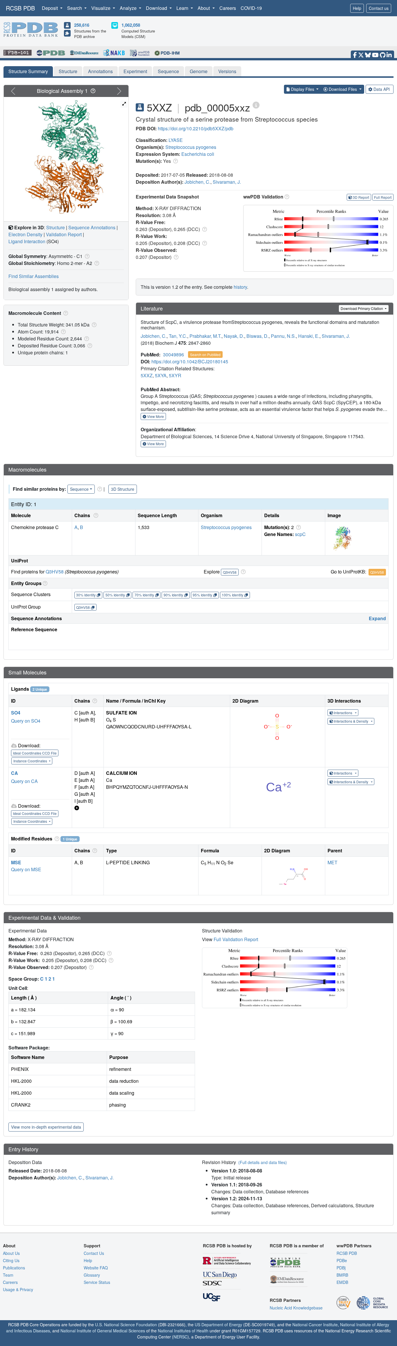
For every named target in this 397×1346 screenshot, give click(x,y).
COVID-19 (251, 8)
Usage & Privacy (18, 1289)
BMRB (342, 1275)
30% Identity (86, 594)
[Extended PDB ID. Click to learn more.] (256, 105)
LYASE (176, 140)
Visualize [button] (101, 8)
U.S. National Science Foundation (126, 1324)
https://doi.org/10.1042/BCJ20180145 (189, 361)
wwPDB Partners (354, 1245)
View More (155, 416)
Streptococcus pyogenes (190, 147)
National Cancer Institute (315, 1324)
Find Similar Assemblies (33, 276)
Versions (227, 71)
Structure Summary (28, 71)
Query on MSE (26, 869)
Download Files (343, 89)
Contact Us (94, 1253)
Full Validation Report (236, 939)
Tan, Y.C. (178, 336)
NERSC (180, 1337)
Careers (227, 8)
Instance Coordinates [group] (30, 760)
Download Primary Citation (362, 308)
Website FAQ (96, 1268)
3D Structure (122, 489)
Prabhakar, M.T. (205, 336)
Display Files (302, 89)
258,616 (81, 25)
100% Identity (232, 594)
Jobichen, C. (197, 181)
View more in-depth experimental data (46, 1127)
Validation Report (64, 234)
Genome (199, 71)
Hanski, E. (308, 336)
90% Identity (173, 594)
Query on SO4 (25, 720)
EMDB (342, 1282)
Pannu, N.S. (283, 336)
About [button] (204, 8)
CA (14, 773)
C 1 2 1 (47, 978)
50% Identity (115, 594)
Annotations (100, 71)
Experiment (135, 71)
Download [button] (157, 8)
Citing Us (11, 1260)
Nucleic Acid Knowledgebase (296, 1308)
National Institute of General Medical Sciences (102, 1331)
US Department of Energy (218, 1324)
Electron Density (25, 234)
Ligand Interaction (26, 241)
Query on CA (24, 781)
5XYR (175, 375)
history (240, 287)
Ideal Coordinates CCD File (35, 752)
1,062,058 (130, 25)
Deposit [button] (50, 8)
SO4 (15, 712)
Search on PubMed (205, 354)
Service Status (97, 1282)
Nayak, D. (234, 336)
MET (332, 862)
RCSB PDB (20, 8)
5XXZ (147, 375)
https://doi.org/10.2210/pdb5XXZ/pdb (195, 128)
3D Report (361, 197)
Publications (14, 1268)
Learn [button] (182, 8)
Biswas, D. (257, 336)
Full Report (382, 197)
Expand (377, 618)
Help (357, 8)
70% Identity (144, 594)
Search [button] (75, 8)
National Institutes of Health (183, 1331)
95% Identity (202, 594)
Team (8, 1275)
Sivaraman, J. (227, 181)
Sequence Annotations (91, 227)
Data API (381, 89)
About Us (11, 1253)
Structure (68, 71)
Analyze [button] (129, 8)
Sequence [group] (79, 489)
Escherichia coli (197, 154)
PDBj (341, 1268)
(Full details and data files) (262, 1162)
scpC (300, 534)
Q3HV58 (55, 571)
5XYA (161, 375)
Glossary (92, 1275)
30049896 (173, 354)
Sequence (168, 71)
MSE (16, 862)
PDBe (342, 1260)
